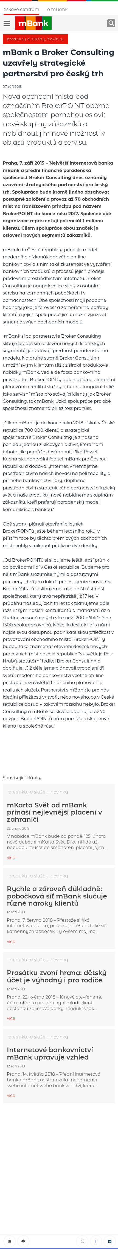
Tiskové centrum (21, 9)
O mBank (57, 9)
